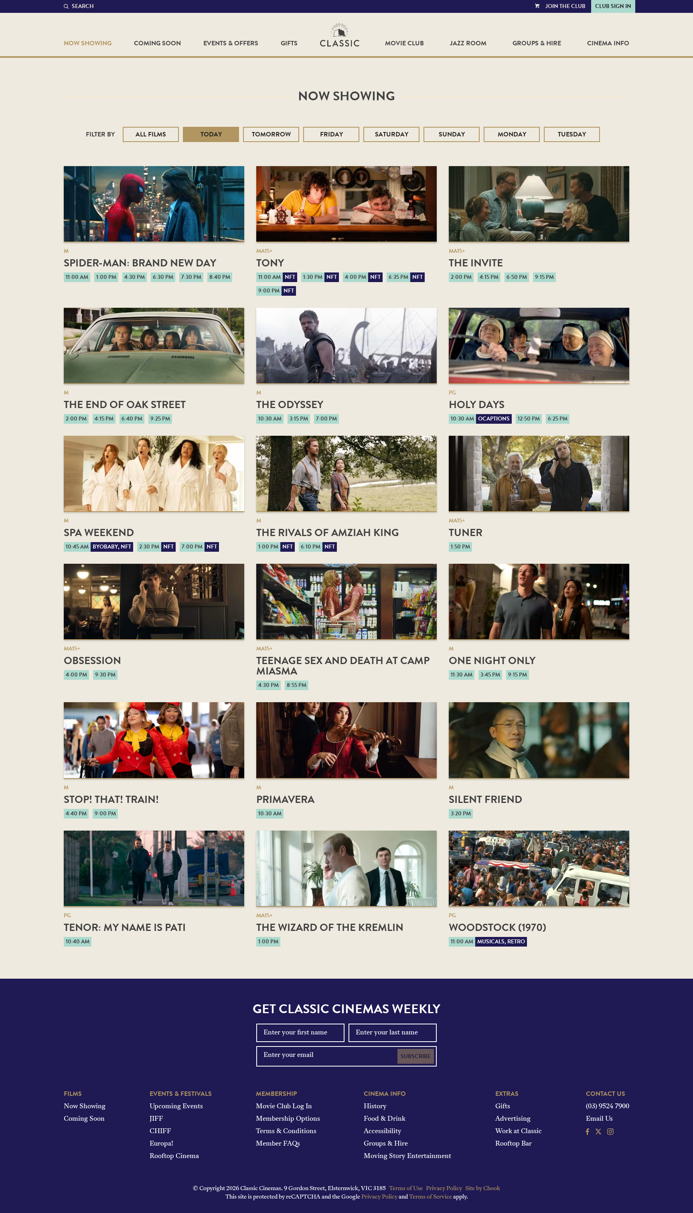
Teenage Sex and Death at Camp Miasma (343, 666)
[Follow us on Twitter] (598, 1133)
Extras (507, 1094)
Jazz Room (468, 43)
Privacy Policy (444, 1189)
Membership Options (288, 1119)
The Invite (476, 263)
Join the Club (565, 6)
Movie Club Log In (284, 1106)
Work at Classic (518, 1131)
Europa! (161, 1144)
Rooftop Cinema (174, 1156)
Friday (331, 134)
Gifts (289, 43)
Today (211, 134)
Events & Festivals (181, 1094)
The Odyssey (289, 404)
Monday (512, 134)
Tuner (465, 532)
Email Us (599, 1119)
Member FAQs (278, 1144)
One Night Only (492, 660)
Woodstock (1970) (497, 927)
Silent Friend (485, 799)
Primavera (285, 799)
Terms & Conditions (286, 1131)
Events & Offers (230, 43)
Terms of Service (430, 1197)
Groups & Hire (537, 43)
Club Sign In (613, 6)
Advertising (513, 1119)
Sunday (452, 134)
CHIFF (160, 1131)
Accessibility (382, 1131)
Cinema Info (608, 43)
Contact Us (605, 1094)
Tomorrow (271, 134)
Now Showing (87, 43)
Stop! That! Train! (111, 799)
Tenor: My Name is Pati (125, 927)
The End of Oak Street (125, 404)
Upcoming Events (176, 1106)
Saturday (391, 134)
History (375, 1106)
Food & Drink (384, 1119)
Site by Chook (482, 1189)
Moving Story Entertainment (407, 1156)
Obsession (92, 660)
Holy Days (477, 404)
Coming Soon (157, 43)
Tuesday (572, 134)
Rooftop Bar (513, 1144)
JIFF (156, 1119)
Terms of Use (406, 1189)
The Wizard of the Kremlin (329, 927)
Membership (276, 1094)
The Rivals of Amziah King (327, 532)
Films (73, 1094)
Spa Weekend (99, 532)
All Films (151, 134)
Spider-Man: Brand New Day (140, 263)
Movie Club (404, 43)
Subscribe (416, 1056)
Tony (270, 263)
